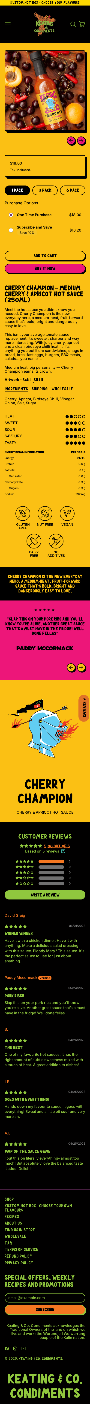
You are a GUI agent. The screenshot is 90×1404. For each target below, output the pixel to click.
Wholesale (15, 1236)
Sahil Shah (33, 380)
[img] (16, 926)
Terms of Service (21, 1249)
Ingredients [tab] (16, 389)
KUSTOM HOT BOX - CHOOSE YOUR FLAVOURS (45, 2)
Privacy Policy (19, 1263)
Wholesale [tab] (62, 389)
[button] (73, 24)
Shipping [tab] (40, 389)
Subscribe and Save (34, 227)
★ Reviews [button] (85, 707)
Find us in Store (20, 1230)
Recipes (12, 1216)
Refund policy (18, 1256)
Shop (9, 1199)
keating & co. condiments (40, 1358)
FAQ (8, 1243)
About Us (13, 1223)
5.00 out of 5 (57, 846)
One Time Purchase (34, 215)
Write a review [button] (45, 895)
